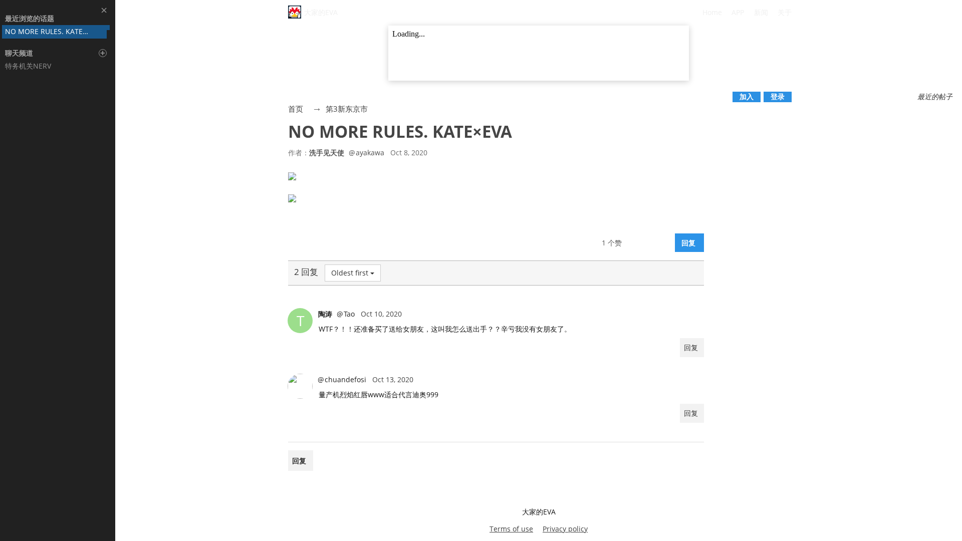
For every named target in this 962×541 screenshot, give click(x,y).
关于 (785, 12)
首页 (295, 109)
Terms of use (511, 528)
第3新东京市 (347, 109)
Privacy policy (565, 528)
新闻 (761, 12)
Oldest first (349, 273)
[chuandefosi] (300, 386)
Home (712, 12)
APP (738, 12)
